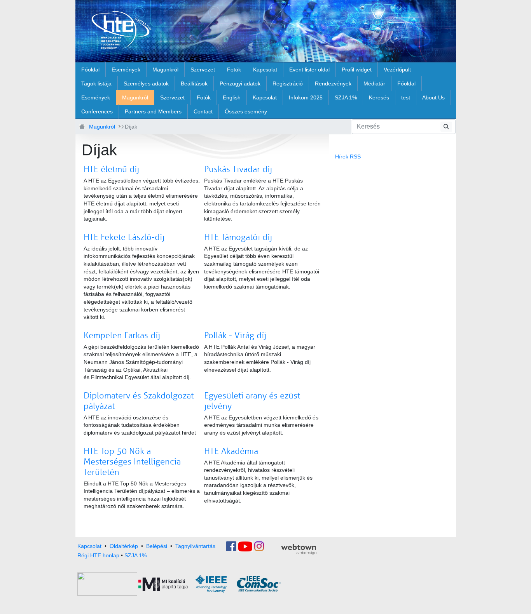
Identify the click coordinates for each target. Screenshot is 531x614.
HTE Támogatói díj (238, 237)
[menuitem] (90, 69)
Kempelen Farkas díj (122, 335)
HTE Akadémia (231, 451)
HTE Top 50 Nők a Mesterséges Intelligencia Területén (132, 461)
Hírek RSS (348, 156)
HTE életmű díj (111, 169)
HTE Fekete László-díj (124, 237)
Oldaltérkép (124, 546)
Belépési (156, 546)
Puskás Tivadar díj (238, 169)
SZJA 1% (135, 555)
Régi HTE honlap (98, 555)
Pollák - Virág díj (235, 335)
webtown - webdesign (298, 549)
